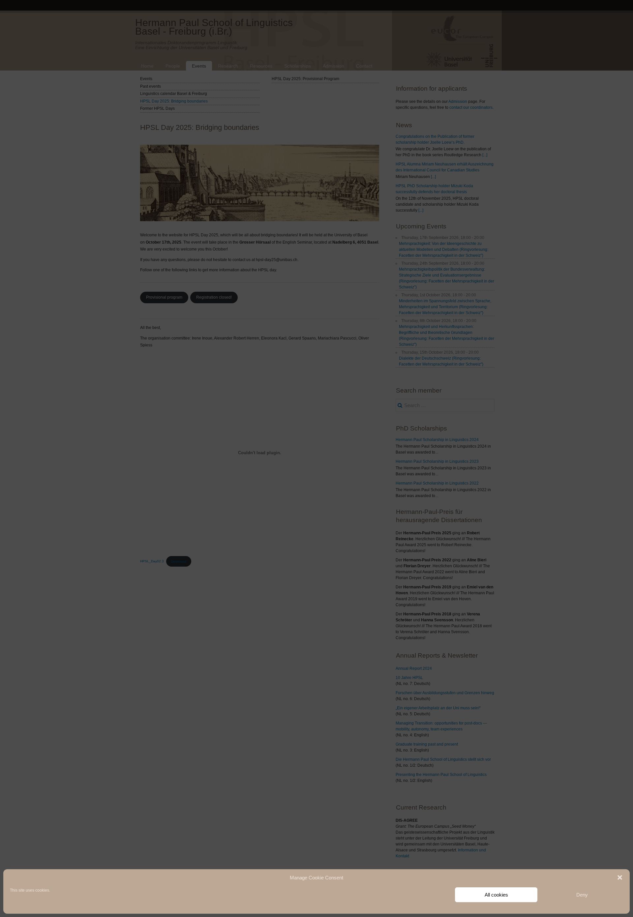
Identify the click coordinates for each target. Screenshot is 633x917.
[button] (620, 877)
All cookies (496, 895)
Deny (582, 895)
